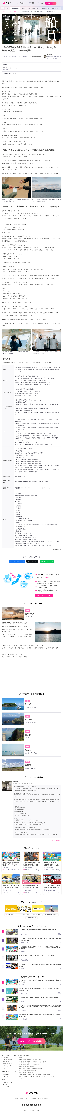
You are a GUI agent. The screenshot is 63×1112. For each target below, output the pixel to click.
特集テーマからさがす (8, 1063)
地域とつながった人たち (8, 1065)
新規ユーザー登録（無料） (31, 1041)
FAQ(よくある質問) (7, 1082)
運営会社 (46, 1098)
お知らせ (5, 1084)
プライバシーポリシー (25, 1098)
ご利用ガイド (6, 1074)
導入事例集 (5, 1076)
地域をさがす (6, 1061)
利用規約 (17, 1098)
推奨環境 (34, 1098)
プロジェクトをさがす (8, 1059)
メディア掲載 (6, 1086)
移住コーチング (6, 1068)
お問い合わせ (40, 1098)
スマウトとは (6, 1057)
